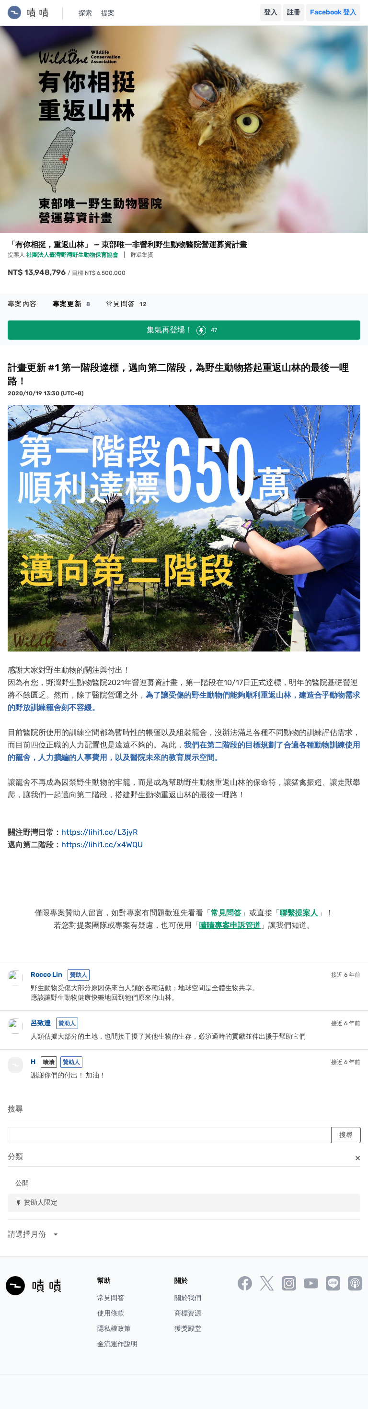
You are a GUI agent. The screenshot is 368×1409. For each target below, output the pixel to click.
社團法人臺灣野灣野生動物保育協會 (73, 254)
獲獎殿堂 (187, 1329)
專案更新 (72, 304)
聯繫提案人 (299, 912)
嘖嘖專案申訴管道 (230, 925)
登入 (270, 12)
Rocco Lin (46, 975)
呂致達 (41, 1023)
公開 (22, 1182)
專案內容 (22, 304)
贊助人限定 (36, 1202)
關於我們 (187, 1298)
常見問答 (127, 304)
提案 (108, 13)
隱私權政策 (114, 1329)
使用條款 (110, 1313)
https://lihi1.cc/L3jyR (99, 832)
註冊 (293, 12)
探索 (85, 13)
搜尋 (15, 1108)
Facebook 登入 (333, 12)
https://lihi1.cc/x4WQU (102, 844)
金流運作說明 (117, 1344)
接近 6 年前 (345, 974)
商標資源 (187, 1313)
